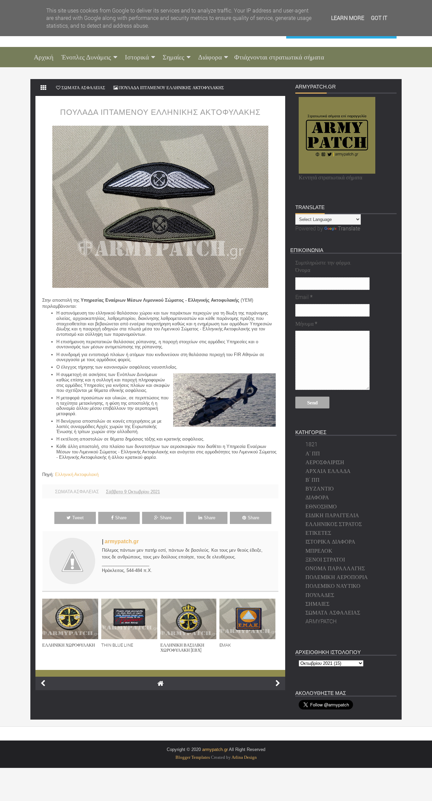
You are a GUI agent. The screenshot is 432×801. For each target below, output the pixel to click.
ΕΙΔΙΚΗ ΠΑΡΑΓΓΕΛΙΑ (332, 515)
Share (121, 517)
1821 (311, 444)
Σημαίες (173, 57)
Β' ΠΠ (312, 479)
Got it (379, 17)
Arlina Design (244, 757)
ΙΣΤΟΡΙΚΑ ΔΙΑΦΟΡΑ (330, 541)
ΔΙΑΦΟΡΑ (317, 497)
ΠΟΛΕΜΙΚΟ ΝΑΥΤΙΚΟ (332, 585)
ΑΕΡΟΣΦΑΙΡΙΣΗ (324, 462)
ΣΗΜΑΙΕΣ (317, 603)
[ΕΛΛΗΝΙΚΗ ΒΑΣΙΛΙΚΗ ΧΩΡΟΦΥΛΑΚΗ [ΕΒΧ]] (189, 619)
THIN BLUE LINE (117, 645)
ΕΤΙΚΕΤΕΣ (318, 532)
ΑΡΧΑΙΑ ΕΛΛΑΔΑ (328, 470)
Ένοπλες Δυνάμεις (86, 57)
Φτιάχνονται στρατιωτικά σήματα (279, 57)
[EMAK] (248, 619)
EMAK (225, 645)
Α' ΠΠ (312, 453)
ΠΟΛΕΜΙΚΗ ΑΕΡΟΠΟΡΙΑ (336, 576)
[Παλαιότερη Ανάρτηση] (277, 683)
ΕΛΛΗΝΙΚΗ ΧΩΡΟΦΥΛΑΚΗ (68, 645)
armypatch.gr (122, 541)
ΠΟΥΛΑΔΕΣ (319, 594)
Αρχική (43, 57)
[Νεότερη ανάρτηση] (42, 683)
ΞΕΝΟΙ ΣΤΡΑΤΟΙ (325, 559)
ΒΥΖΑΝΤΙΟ (319, 488)
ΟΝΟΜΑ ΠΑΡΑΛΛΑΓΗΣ (335, 568)
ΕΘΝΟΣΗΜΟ (321, 506)
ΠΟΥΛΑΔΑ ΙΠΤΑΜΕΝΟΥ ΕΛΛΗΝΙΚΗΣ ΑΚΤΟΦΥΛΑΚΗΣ (160, 112)
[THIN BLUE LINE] (130, 619)
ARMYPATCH (320, 621)
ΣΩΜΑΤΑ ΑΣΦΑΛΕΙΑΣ (77, 491)
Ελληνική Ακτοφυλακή (77, 474)
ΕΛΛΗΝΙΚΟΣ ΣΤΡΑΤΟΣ (333, 523)
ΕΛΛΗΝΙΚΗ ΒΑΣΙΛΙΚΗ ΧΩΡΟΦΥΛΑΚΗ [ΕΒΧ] (182, 647)
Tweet (78, 517)
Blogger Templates (193, 757)
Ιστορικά (137, 57)
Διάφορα (210, 57)
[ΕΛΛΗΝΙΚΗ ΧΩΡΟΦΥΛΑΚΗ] (71, 619)
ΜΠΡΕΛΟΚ (318, 550)
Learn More (347, 17)
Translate (349, 228)
